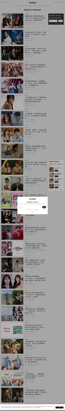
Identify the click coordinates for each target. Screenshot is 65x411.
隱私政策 (37, 209)
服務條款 (34, 209)
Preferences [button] (39, 407)
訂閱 (44, 207)
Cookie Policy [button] (18, 407)
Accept (59, 407)
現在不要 (32, 212)
